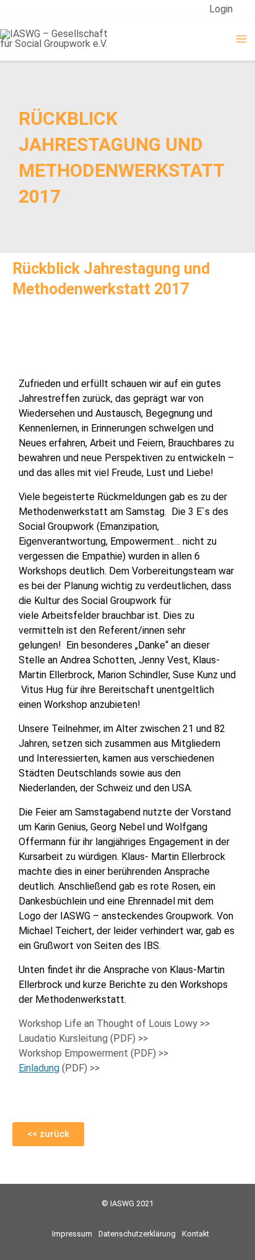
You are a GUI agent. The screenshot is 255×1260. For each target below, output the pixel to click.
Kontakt (195, 1233)
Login (221, 9)
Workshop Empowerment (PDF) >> (93, 1053)
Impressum (72, 1233)
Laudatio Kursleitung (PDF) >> (83, 1038)
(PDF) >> (59, 1068)
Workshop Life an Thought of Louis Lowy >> (114, 1023)
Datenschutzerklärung (137, 1233)
